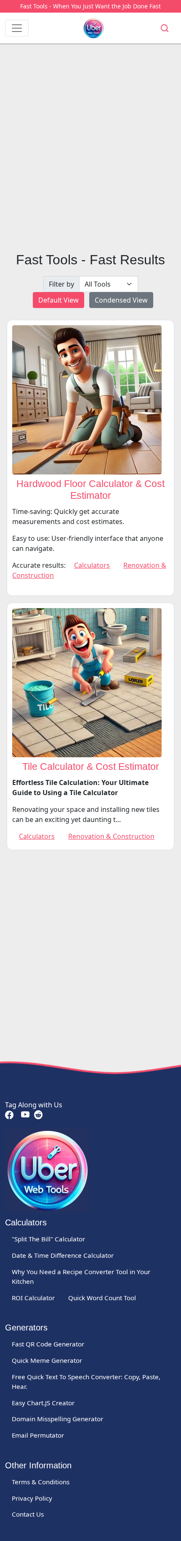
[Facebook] (9, 1115)
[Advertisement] (90, 148)
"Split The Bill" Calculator (48, 1239)
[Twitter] (18, 1115)
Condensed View (121, 300)
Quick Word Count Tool (102, 1297)
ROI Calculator (33, 1297)
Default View (58, 300)
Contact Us (28, 1514)
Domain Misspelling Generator (57, 1419)
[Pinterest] (17, 1115)
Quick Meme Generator (47, 1360)
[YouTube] (24, 1115)
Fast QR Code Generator (48, 1344)
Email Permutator (38, 1435)
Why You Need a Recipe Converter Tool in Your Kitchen (81, 1276)
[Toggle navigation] (17, 28)
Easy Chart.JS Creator (43, 1403)
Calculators (92, 565)
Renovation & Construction (111, 836)
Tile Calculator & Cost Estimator (90, 766)
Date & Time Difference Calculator (63, 1255)
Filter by (61, 284)
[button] (164, 28)
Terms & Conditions (40, 1482)
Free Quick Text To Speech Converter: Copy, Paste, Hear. (86, 1381)
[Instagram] (37, 1115)
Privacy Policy (32, 1498)
